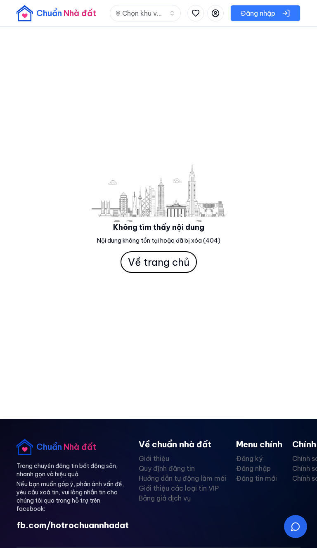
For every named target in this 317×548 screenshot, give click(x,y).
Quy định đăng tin (167, 468)
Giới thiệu (154, 458)
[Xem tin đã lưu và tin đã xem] (195, 13)
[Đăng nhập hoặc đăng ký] (215, 13)
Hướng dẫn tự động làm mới (182, 478)
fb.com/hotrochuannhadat (73, 525)
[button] (295, 526)
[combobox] (145, 13)
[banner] (56, 13)
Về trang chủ (158, 262)
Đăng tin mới (256, 478)
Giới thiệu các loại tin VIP (179, 488)
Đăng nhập (253, 468)
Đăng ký (249, 458)
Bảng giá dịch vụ (165, 498)
